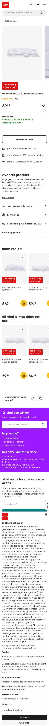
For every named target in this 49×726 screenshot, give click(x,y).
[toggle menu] (44, 5)
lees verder (8, 197)
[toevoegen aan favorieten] (43, 105)
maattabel (7, 117)
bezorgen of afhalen (14, 441)
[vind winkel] (43, 424)
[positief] (33, 398)
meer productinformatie (19, 206)
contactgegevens (11, 232)
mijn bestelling (11, 438)
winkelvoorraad (24, 139)
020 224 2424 (9, 456)
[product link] (14, 268)
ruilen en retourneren (14, 445)
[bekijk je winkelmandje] (38, 5)
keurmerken (13, 215)
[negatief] (41, 398)
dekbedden (10, 21)
